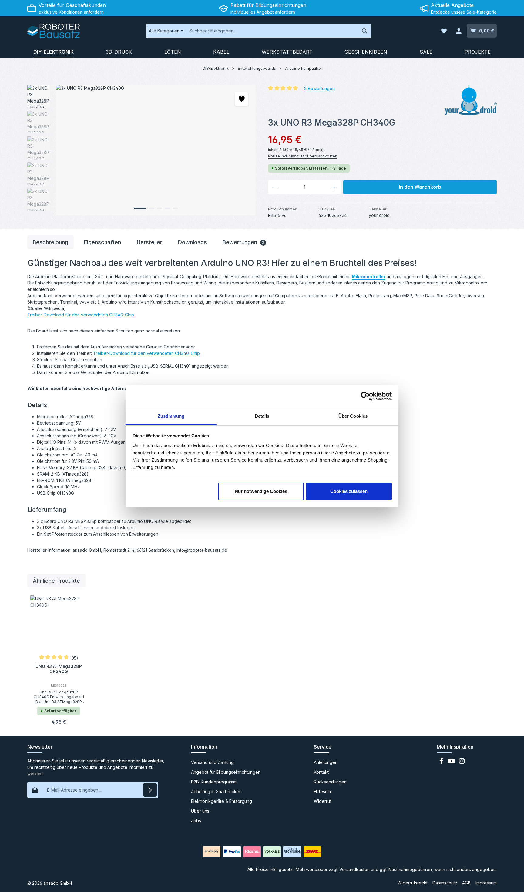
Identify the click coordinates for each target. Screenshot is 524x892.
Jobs (196, 820)
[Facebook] (442, 762)
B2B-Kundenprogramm (214, 781)
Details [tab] (262, 416)
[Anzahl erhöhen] (334, 187)
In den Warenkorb (420, 187)
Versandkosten (354, 869)
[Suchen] (364, 31)
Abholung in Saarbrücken (216, 791)
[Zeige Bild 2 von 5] (151, 208)
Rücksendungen (330, 781)
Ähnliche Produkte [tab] (56, 580)
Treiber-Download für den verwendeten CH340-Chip (80, 314)
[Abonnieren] (150, 790)
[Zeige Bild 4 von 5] (167, 208)
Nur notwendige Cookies (261, 491)
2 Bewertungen (319, 88)
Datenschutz (444, 882)
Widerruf (322, 801)
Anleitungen (326, 762)
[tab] (50, 242)
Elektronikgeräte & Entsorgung (221, 801)
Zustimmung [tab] (171, 416)
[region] (141, 150)
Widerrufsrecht (413, 882)
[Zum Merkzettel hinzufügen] (241, 99)
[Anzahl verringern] (274, 187)
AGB (466, 882)
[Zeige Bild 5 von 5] (175, 208)
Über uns (200, 810)
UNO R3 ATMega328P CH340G (58, 669)
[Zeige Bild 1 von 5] (140, 208)
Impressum (486, 882)
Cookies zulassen (349, 491)
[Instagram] (461, 762)
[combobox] (272, 31)
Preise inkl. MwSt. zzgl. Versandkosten (302, 156)
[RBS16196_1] (155, 150)
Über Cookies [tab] (353, 416)
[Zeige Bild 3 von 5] (159, 208)
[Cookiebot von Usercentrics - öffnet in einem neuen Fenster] (365, 396)
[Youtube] (452, 762)
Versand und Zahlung (212, 762)
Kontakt (321, 772)
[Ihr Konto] (458, 31)
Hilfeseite (323, 791)
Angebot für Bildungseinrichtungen (225, 772)
